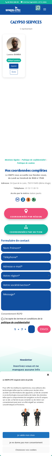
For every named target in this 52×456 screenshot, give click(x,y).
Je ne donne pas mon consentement (26, 442)
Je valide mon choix (26, 435)
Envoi (44, 329)
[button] (48, 374)
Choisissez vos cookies (26, 449)
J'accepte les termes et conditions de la (21, 320)
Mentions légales (12, 160)
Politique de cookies (26, 163)
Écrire (14, 72)
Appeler (14, 66)
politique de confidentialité (15, 322)
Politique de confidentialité (34, 160)
